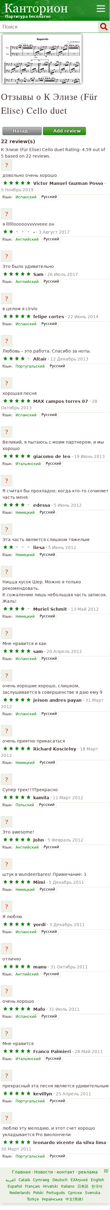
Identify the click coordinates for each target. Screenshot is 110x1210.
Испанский (26, 197)
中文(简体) (74, 1199)
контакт (66, 1172)
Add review (67, 130)
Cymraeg (41, 1180)
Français (32, 1186)
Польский (25, 805)
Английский (27, 239)
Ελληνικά (79, 1180)
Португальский (30, 366)
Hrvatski (50, 1186)
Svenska (92, 1193)
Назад (20, 130)
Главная (21, 1172)
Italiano (67, 1186)
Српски (75, 1193)
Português (55, 1193)
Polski (38, 1193)
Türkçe (33, 1199)
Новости (43, 1172)
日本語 (82, 1186)
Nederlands (19, 1193)
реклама (88, 1172)
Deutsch (60, 1180)
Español (15, 1186)
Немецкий (25, 512)
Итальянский (28, 464)
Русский (49, 197)
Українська (52, 1199)
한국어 (96, 1186)
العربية (10, 1180)
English (97, 1180)
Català (24, 1180)
